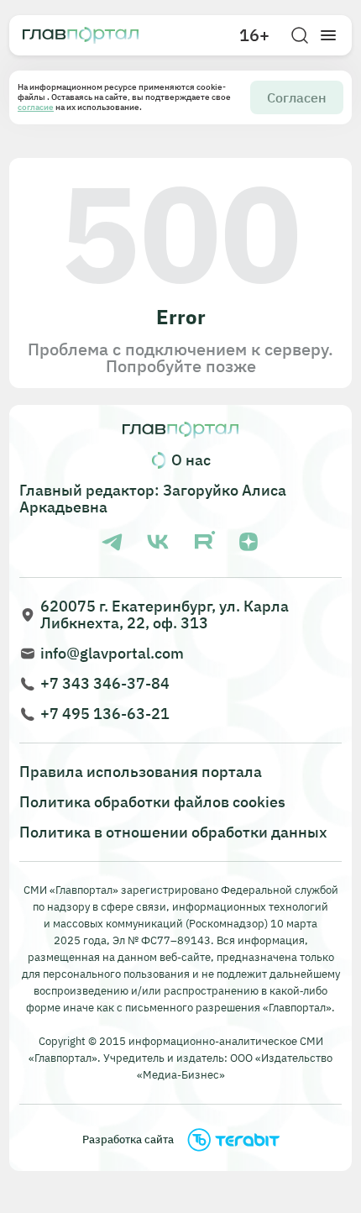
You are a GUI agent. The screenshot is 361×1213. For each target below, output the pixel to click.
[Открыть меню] (328, 35)
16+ (254, 35)
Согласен (297, 97)
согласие (36, 107)
